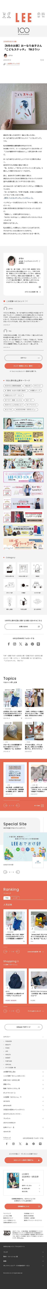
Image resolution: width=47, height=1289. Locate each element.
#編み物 (27, 386)
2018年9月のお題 (10, 41)
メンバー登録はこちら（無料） (23, 366)
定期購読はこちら (23, 1206)
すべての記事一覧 (10, 1068)
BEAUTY (8, 1045)
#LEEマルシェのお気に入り (14, 405)
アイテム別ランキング (34, 1011)
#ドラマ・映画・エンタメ (13, 400)
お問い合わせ (23, 627)
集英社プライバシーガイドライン (33, 1220)
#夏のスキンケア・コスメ (13, 395)
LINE (38, 644)
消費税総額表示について (10, 1222)
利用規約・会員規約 (29, 1218)
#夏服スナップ (35, 391)
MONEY (7, 1058)
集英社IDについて (8, 1218)
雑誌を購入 (25, 1191)
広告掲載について (29, 1213)
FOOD (7, 1048)
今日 (6, 898)
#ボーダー (29, 400)
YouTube (26, 644)
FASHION (8, 1041)
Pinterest (32, 644)
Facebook (8, 644)
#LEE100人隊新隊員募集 (13, 386)
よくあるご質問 (7, 1216)
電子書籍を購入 (26, 1188)
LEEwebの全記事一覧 (34, 951)
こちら (21, 1238)
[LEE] (23, 17)
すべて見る (37, 805)
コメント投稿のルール (9, 1220)
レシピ (15, 898)
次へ (18, 805)
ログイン (23, 358)
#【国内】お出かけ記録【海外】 (15, 391)
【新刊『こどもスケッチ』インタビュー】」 (18, 198)
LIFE (6, 1051)
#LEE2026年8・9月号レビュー (26, 410)
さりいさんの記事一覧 (31, 292)
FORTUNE (8, 1061)
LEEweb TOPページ (23, 1027)
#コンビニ (37, 386)
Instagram (40, 287)
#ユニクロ (8, 410)
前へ (5, 805)
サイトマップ (7, 1213)
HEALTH (8, 1054)
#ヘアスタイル (32, 405)
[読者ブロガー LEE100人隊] (23, 31)
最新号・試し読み (26, 1185)
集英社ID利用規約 (29, 1216)
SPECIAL (8, 1064)
